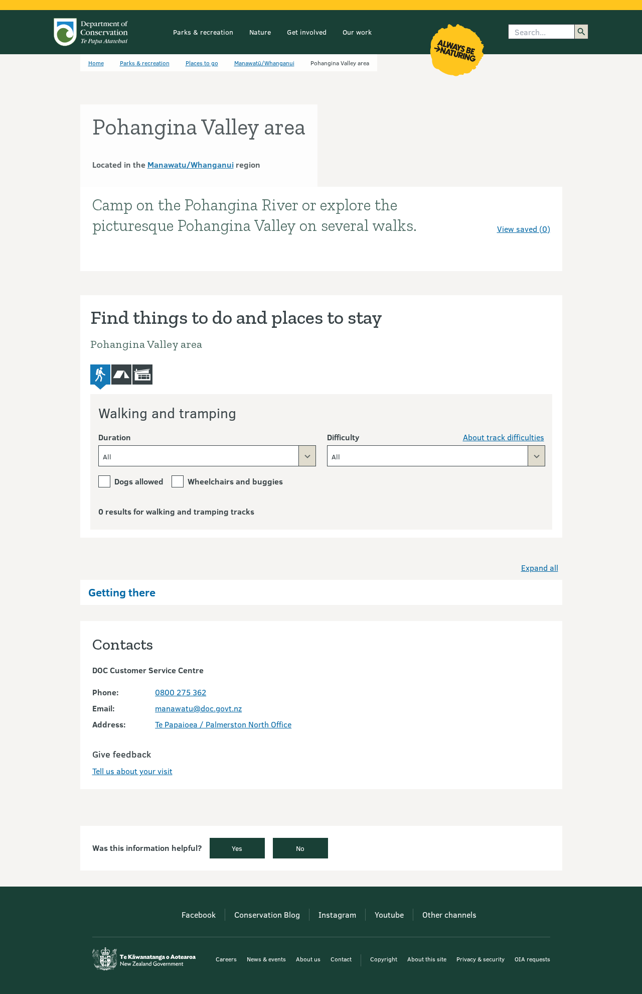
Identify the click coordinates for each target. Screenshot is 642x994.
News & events (266, 959)
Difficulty (343, 437)
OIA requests (532, 959)
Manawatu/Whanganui (190, 164)
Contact (341, 959)
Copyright (383, 959)
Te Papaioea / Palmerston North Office (223, 724)
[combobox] (207, 455)
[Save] (538, 211)
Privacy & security (480, 959)
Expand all (539, 567)
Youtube (389, 914)
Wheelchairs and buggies (235, 481)
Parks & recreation (203, 32)
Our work (357, 32)
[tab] (100, 377)
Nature (260, 32)
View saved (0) (523, 228)
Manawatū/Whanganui (264, 63)
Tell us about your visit (132, 771)
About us (308, 959)
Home (96, 63)
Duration (114, 437)
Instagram (337, 914)
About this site (426, 959)
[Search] (581, 31)
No (300, 848)
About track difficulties (503, 437)
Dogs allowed (139, 481)
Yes (237, 848)
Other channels (449, 914)
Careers (226, 959)
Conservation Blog (267, 914)
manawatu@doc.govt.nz (198, 708)
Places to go (202, 63)
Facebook (199, 914)
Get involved (307, 32)
